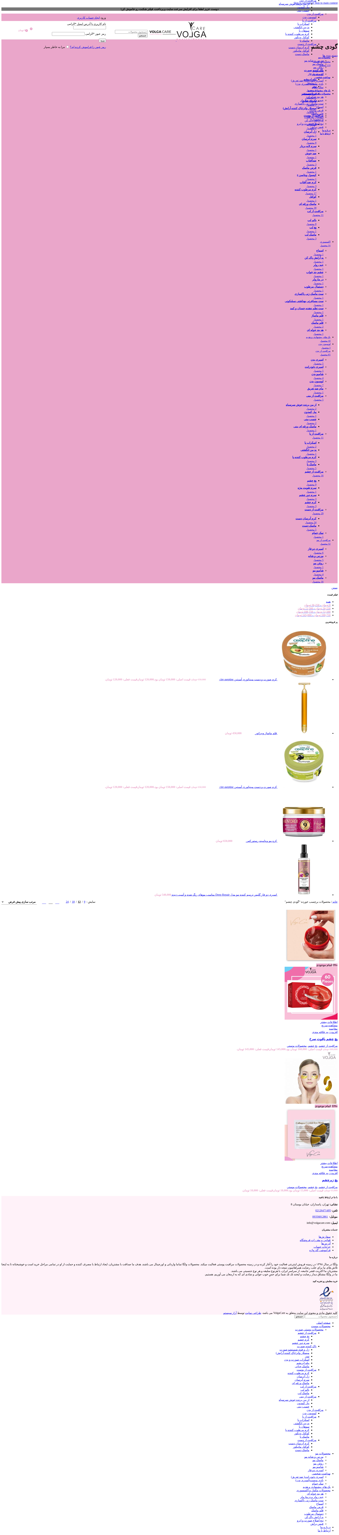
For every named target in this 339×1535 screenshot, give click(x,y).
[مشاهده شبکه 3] (51, 901)
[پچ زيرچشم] (311, 1102)
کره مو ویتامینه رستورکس (261, 840)
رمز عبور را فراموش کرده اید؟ (88, 46)
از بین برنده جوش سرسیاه (294, 3)
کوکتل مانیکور (301, 50)
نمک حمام (317, 87)
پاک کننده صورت (306, 1346)
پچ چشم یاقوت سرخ (323, 1039)
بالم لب (305, 1389)
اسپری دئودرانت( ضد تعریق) (307, 80)
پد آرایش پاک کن (314, 120)
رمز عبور (95, 33)
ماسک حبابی (302, 1366)
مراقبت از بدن (315, 13)
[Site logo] (191, 40)
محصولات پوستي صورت (309, 1329)
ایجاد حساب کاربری (88, 17)
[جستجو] (127, 26)
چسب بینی (303, 10)
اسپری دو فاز (315, 73)
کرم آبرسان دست (299, 47)
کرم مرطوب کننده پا (297, 33)
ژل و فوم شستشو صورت (294, 1349)
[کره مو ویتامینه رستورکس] (304, 840)
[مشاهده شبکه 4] (44, 901)
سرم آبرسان (302, 1379)
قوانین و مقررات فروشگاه (315, 1240)
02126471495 (323, 1210)
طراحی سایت (253, 1312)
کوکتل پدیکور (301, 37)
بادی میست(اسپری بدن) (309, 83)
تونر (307, 1356)
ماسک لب (303, 1393)
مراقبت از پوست (306, 1369)
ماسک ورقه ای (300, 1383)
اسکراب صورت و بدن (296, 1359)
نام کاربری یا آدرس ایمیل (86, 23)
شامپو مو (318, 70)
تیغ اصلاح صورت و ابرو (310, 123)
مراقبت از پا (309, 20)
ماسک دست (302, 54)
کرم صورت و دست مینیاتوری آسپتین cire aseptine (248, 679)
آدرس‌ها (326, 1243)
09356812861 (320, 1216)
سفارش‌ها (325, 1236)
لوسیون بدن (309, 17)
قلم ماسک (317, 113)
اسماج (319, 106)
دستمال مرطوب (313, 116)
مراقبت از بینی (307, 1396)
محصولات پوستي (297, 1045)
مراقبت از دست (307, 43)
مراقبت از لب (308, 1386)
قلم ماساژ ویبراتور (266, 733)
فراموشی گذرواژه (320, 1250)
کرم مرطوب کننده (298, 1373)
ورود (102, 40)
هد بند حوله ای (315, 96)
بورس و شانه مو (313, 60)
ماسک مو (318, 63)
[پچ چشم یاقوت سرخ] (311, 961)
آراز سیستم (230, 1312)
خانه (335, 901)
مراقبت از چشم (328, 1045)
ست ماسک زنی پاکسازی (309, 103)
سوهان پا (304, 30)
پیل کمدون (303, 7)
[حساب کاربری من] (71, 12)
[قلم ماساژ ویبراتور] (304, 733)
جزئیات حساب (322, 1246)
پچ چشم (312, 1045)
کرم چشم (303, 1339)
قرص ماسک (316, 110)
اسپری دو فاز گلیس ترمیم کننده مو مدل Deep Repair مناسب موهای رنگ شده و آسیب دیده (224, 894)
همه (328, 601)
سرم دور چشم (300, 1342)
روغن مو (318, 67)
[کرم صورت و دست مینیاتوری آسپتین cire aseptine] (304, 679)
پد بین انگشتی (301, 27)
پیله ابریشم (302, 1363)
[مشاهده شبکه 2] (57, 901)
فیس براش (316, 127)
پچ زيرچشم (330, 1180)
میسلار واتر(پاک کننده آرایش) (292, 1352)
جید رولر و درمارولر (311, 100)
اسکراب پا (303, 23)
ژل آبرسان (303, 1376)
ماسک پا (304, 40)
